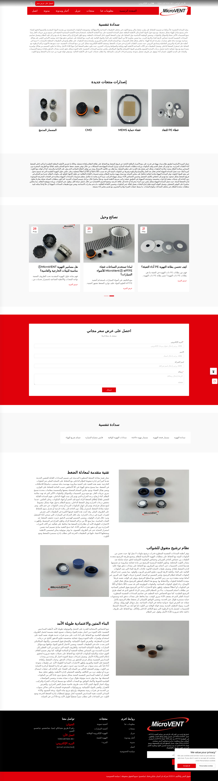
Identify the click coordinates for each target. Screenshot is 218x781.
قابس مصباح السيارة (94, 437)
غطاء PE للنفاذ (170, 130)
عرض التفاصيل (170, 108)
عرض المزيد (182, 281)
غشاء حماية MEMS (129, 130)
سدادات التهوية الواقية (117, 437)
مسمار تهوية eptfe (140, 437)
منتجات (90, 10)
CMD (88, 130)
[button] (111, 295)
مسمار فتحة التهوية (161, 437)
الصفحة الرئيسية (128, 10)
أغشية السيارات (101, 728)
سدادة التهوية (179, 437)
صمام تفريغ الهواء (73, 437)
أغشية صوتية (102, 724)
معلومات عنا (106, 10)
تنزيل (77, 10)
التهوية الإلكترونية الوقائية (97, 733)
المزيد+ (104, 742)
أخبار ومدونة (62, 10)
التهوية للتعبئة (102, 738)
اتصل (34, 10)
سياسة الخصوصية (127, 751)
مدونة (47, 10)
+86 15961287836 (165, 3)
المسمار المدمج (48, 130)
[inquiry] (214, 381)
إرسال (109, 390)
